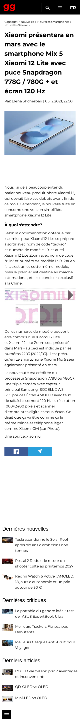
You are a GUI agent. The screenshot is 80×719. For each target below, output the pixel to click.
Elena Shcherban (27, 101)
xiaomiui (34, 436)
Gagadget (9, 6)
